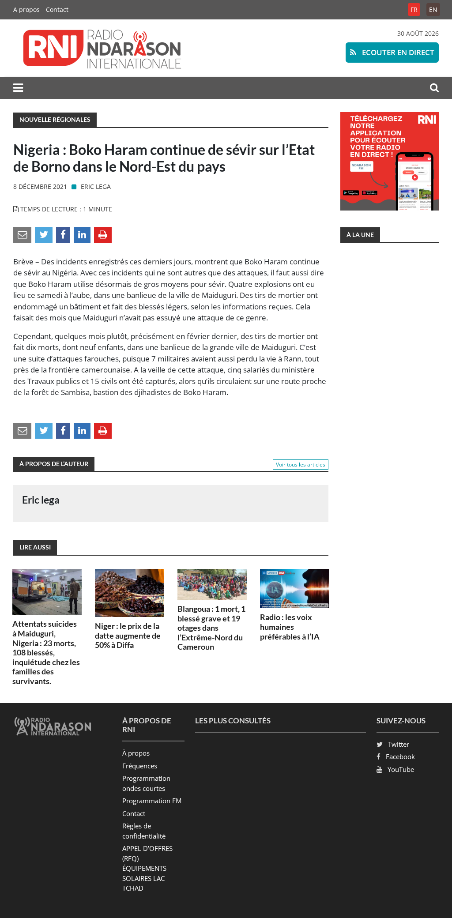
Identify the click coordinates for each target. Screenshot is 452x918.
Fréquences (139, 765)
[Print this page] (103, 234)
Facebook (400, 756)
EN (433, 9)
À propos (136, 753)
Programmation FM (151, 800)
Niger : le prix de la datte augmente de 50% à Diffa (128, 635)
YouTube (401, 769)
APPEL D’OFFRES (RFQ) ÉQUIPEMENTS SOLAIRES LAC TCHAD (147, 868)
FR (414, 9)
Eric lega (96, 186)
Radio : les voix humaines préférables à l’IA (290, 626)
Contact (57, 9)
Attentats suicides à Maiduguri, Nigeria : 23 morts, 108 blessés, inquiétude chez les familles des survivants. (46, 652)
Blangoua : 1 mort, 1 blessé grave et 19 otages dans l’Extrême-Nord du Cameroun (211, 627)
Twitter (398, 744)
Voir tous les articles (300, 464)
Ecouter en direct (397, 52)
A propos (26, 9)
